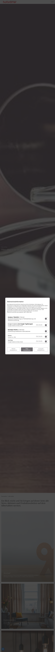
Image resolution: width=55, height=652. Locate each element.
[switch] (46, 318)
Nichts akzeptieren (13, 349)
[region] (27, 330)
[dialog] (27, 326)
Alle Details (39, 324)
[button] (46, 319)
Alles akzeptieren (26, 349)
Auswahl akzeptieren (40, 349)
